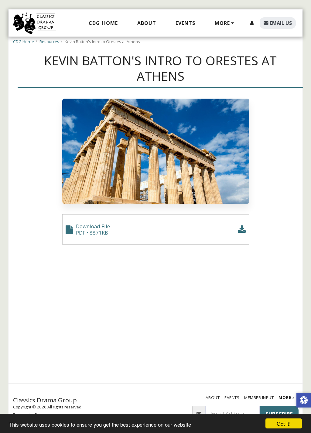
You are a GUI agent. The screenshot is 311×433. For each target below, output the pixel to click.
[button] (303, 401)
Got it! (284, 423)
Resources (49, 41)
